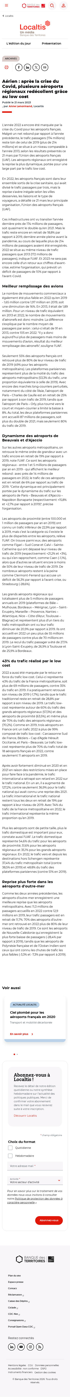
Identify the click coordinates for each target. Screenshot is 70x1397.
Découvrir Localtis (25, 1115)
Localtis (9, 16)
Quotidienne (23, 1147)
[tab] (14, 1054)
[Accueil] (33, 6)
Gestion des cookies (45, 1372)
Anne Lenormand (20, 106)
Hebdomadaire (24, 1155)
